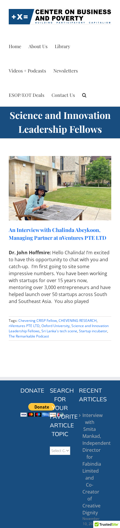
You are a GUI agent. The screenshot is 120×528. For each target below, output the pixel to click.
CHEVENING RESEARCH (78, 320)
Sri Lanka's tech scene (59, 331)
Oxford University (55, 325)
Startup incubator (93, 331)
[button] (84, 94)
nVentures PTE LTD (24, 325)
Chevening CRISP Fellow (37, 320)
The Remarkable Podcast (29, 336)
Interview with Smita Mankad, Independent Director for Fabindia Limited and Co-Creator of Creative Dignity (89, 464)
